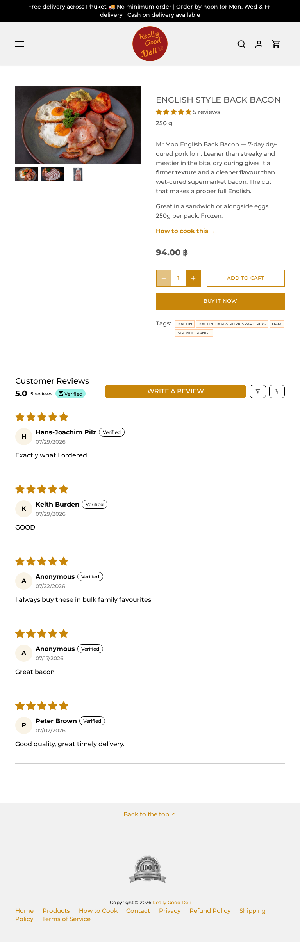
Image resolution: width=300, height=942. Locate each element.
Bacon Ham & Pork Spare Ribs (232, 324)
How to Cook (98, 910)
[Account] (259, 44)
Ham (277, 324)
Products (56, 910)
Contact (138, 910)
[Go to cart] (276, 44)
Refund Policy (209, 910)
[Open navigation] (19, 44)
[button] (174, 112)
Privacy (169, 910)
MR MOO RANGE (194, 333)
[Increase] (193, 278)
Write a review (175, 391)
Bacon (184, 324)
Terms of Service (66, 918)
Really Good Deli (171, 902)
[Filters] (258, 391)
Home (24, 910)
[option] (26, 174)
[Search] (241, 44)
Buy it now (220, 301)
